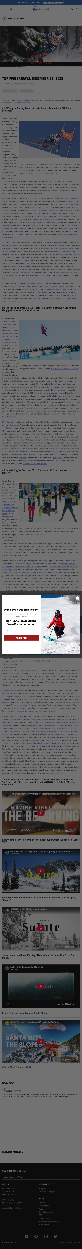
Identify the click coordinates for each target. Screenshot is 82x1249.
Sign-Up (21, 638)
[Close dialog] (77, 598)
